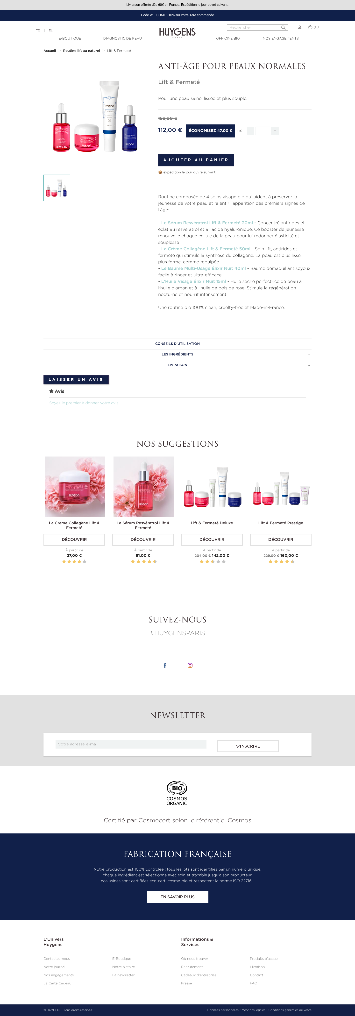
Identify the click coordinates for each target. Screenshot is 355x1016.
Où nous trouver (194, 959)
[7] (146, 562)
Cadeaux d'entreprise (198, 975)
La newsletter (123, 975)
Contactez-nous (56, 959)
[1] (64, 562)
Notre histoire (123, 967)
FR (38, 31)
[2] (69, 562)
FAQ (253, 983)
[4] (79, 562)
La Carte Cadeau (57, 983)
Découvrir (74, 540)
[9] (152, 562)
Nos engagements (281, 38)
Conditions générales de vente (290, 1010)
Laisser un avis (76, 380)
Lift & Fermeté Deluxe (212, 523)
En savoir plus (177, 897)
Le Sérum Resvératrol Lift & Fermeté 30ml (207, 223)
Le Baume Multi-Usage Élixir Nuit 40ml (203, 268)
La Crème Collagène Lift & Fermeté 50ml (205, 249)
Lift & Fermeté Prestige (280, 523)
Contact (256, 975)
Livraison (257, 967)
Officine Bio (228, 38)
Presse (186, 983)
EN (51, 31)
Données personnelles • (224, 1010)
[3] (74, 562)
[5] (84, 562)
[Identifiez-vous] (299, 27)
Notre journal (54, 967)
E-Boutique (70, 38)
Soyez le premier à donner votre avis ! (85, 403)
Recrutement (192, 967)
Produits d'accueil (264, 959)
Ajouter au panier (196, 160)
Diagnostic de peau (122, 38)
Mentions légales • (255, 1010)
